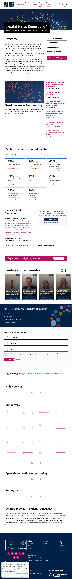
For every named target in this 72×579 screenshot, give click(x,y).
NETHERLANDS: (10, 520)
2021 (39, 373)
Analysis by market (41, 4)
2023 (30, 373)
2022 (34, 373)
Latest (18, 360)
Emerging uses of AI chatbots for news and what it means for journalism (55, 84)
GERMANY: (40, 516)
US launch (8, 245)
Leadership (61, 547)
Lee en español (52, 43)
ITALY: (21, 518)
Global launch (26, 243)
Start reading (23, 73)
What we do (31, 543)
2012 (22, 375)
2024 (25, 373)
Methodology (56, 3)
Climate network (62, 550)
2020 (43, 373)
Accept (25, 575)
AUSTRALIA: (9, 514)
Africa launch (17, 245)
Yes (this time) (51, 219)
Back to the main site (64, 4)
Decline (19, 575)
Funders (30, 548)
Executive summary (54, 38)
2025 (21, 373)
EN (37, 514)
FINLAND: (8, 516)
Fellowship (61, 545)
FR (40, 514)
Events (45, 548)
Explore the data (53, 47)
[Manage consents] (69, 576)
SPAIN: (50, 523)
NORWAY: (39, 520)
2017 (57, 373)
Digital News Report (38, 573)
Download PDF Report (56, 58)
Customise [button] (4, 575)
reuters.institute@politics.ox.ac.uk (38, 558)
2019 (48, 373)
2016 (61, 373)
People (30, 546)
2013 (18, 375)
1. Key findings (25, 221)
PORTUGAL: (23, 523)
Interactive (28, 3)
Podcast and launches (48, 4)
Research (45, 546)
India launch (27, 245)
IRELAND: (62, 516)
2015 (9, 375)
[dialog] (15, 570)
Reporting (45, 543)
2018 (52, 373)
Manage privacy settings (51, 222)
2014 (13, 375)
